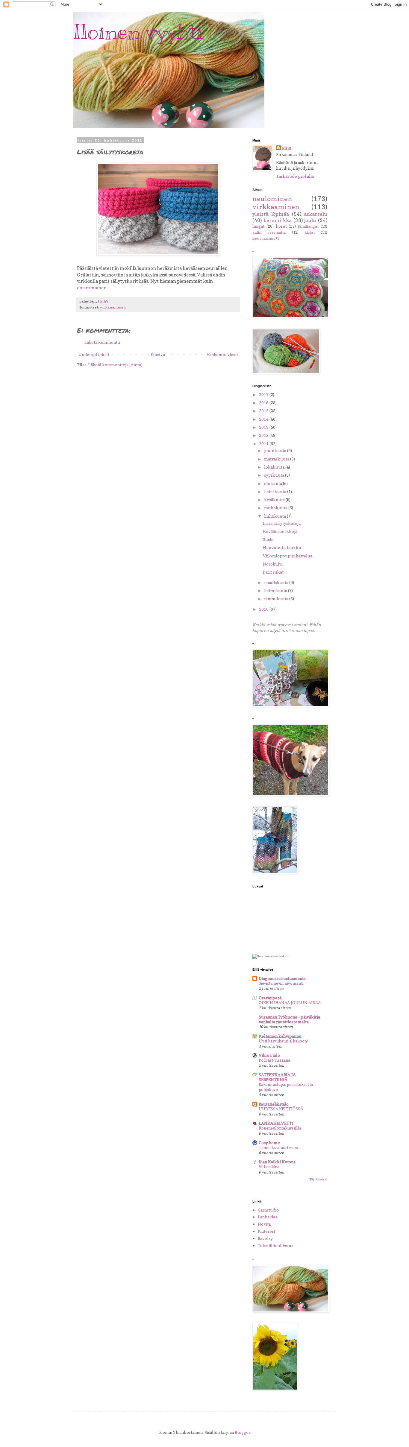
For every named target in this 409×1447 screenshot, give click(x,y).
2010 (264, 609)
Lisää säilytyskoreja (282, 523)
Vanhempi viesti (222, 354)
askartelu (315, 214)
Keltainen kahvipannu (280, 1036)
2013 (264, 427)
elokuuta (273, 483)
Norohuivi (273, 563)
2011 (264, 443)
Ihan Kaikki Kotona (277, 1161)
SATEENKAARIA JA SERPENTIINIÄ (277, 1077)
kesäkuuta (275, 499)
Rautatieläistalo (274, 1103)
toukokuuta (276, 507)
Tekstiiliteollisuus (275, 1245)
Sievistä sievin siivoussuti (281, 983)
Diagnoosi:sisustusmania (282, 978)
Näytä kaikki (317, 1179)
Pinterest (266, 1231)
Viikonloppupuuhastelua (287, 555)
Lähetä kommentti (102, 342)
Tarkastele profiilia (295, 176)
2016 (264, 402)
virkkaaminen (113, 307)
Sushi (268, 539)
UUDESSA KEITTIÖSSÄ (281, 1108)
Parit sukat (273, 571)
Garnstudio (268, 1209)
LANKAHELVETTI (276, 1123)
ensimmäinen (92, 288)
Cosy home (269, 1142)
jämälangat (308, 226)
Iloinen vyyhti (138, 32)
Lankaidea (268, 1216)
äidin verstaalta (269, 232)
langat (258, 226)
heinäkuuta (275, 491)
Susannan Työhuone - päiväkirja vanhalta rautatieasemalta (289, 1019)
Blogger (242, 1432)
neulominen (272, 198)
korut (281, 226)
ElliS (286, 148)
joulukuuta (275, 450)
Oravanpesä (270, 997)
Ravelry (265, 1238)
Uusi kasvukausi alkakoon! (283, 1041)
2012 (264, 435)
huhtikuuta (275, 516)
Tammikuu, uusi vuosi (279, 1147)
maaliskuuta (276, 582)
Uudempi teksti (93, 354)
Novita (264, 1223)
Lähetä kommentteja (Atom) (115, 364)
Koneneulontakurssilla (280, 1128)
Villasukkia (269, 1166)
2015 (264, 410)
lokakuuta (274, 466)
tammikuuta (276, 598)
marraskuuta (277, 458)
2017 (264, 394)
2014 (264, 419)
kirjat (310, 232)
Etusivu (158, 354)
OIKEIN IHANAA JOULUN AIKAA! (290, 1002)
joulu (310, 220)
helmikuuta (276, 590)
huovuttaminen (263, 238)
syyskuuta (274, 475)
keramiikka (277, 220)
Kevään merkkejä (280, 531)
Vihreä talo (269, 1055)
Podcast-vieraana (274, 1060)
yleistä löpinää (270, 214)
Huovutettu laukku (282, 547)
